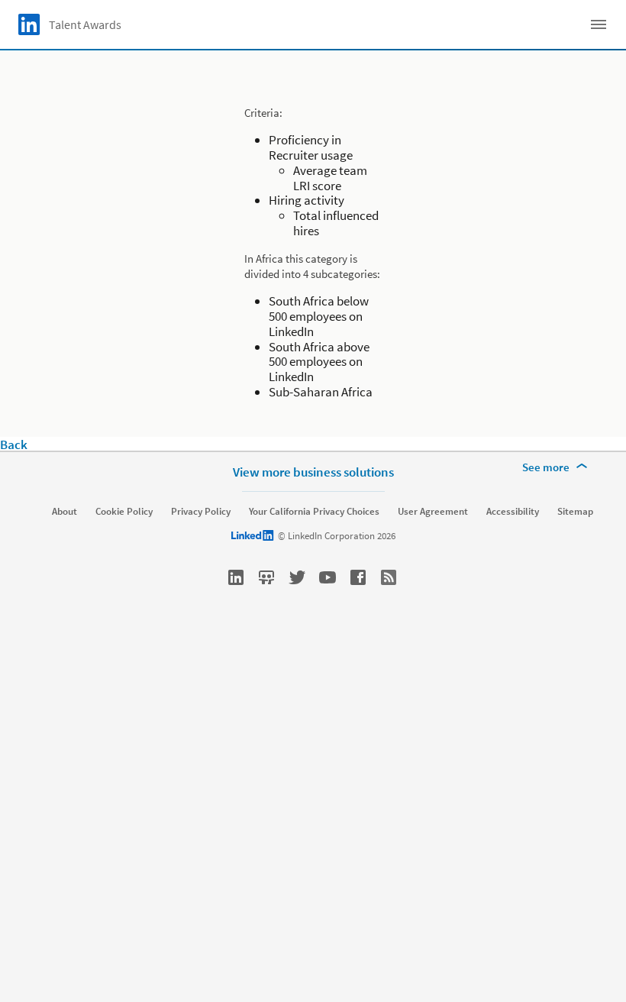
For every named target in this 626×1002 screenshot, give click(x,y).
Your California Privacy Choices (314, 512)
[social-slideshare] (266, 577)
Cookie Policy (124, 512)
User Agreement (433, 512)
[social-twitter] (297, 577)
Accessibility (512, 512)
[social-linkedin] (236, 577)
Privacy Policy (201, 512)
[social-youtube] (327, 577)
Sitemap (575, 512)
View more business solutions (313, 472)
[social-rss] (388, 577)
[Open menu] (598, 24)
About (64, 512)
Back (13, 444)
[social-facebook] (358, 577)
